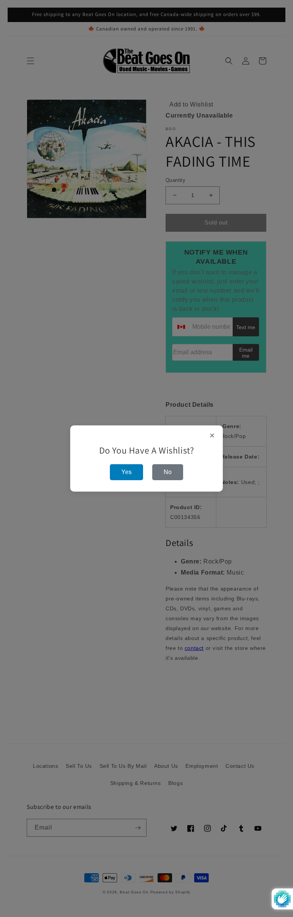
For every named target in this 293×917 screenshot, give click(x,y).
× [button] (212, 435)
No (168, 472)
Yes (126, 472)
